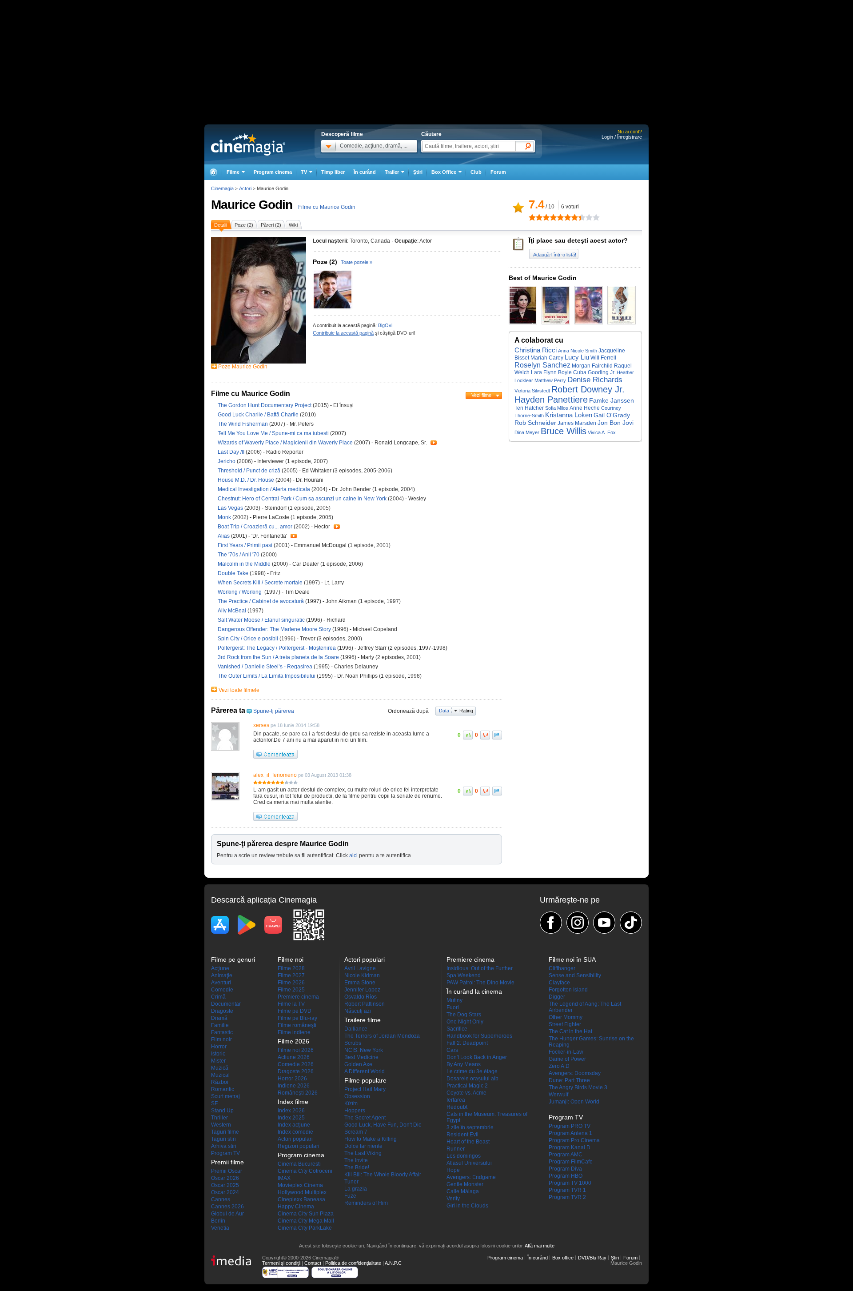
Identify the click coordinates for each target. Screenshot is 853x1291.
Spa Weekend (463, 975)
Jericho (227, 461)
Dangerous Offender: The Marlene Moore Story (275, 629)
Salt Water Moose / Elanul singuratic (261, 620)
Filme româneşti (297, 1025)
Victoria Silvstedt (532, 390)
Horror (219, 1046)
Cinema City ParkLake (305, 1228)
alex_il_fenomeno (275, 775)
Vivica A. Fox (602, 432)
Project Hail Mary (365, 1089)
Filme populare (365, 1080)
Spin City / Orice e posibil (248, 639)
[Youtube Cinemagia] (604, 922)
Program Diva (565, 1169)
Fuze (350, 1196)
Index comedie (295, 1132)
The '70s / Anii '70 (238, 555)
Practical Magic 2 (467, 1086)
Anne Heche (585, 408)
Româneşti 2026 (298, 1093)
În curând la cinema (474, 991)
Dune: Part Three (569, 1080)
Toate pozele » (356, 262)
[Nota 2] (536, 217)
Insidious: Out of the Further (479, 968)
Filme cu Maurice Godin (326, 207)
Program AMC (565, 1154)
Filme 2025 (291, 990)
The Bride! (356, 1167)
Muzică (219, 1068)
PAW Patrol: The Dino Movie (480, 982)
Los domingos (463, 1156)
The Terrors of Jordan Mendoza (382, 1036)
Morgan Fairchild (592, 365)
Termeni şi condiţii (281, 1263)
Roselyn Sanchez (542, 365)
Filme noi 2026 (296, 1050)
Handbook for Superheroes (479, 1036)
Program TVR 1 (567, 1190)
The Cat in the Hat (570, 1031)
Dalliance (355, 1029)
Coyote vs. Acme (466, 1093)
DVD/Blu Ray (592, 1257)
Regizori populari (298, 1146)
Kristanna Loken (568, 415)
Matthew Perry (550, 380)
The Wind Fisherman (243, 424)
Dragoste (222, 1011)
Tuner (351, 1182)
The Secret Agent (365, 1118)
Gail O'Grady (612, 415)
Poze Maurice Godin (242, 367)
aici (353, 855)
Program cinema (273, 172)
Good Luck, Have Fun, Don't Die (383, 1125)
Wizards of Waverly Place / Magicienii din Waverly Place (285, 443)
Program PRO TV (569, 1126)
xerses (261, 725)
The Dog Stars (463, 1014)
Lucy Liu (577, 357)
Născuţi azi (357, 1011)
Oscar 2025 (225, 1185)
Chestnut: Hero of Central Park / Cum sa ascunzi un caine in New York (302, 499)
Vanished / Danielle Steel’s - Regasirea (265, 666)
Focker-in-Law (566, 1052)
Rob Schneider (535, 422)
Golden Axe (358, 1064)
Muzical (220, 1075)
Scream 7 (355, 1132)
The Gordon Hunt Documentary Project (265, 405)
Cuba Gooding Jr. (594, 372)
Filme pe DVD (294, 1011)
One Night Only (464, 1022)
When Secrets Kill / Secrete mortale (260, 583)
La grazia (355, 1189)
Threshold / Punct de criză (249, 471)
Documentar (226, 1004)
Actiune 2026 (294, 1057)
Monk (225, 517)
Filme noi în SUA (572, 959)
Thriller (219, 1118)
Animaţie (221, 975)
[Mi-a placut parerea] (468, 735)
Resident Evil (462, 1134)
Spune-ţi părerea (273, 711)
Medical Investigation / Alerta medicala (264, 489)
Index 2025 (291, 1118)
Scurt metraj (225, 1096)
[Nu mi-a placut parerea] (485, 735)
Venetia (220, 1228)
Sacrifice (456, 1029)
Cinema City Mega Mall (306, 1221)
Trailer (433, 442)
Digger (557, 997)
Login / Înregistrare (622, 137)
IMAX (284, 1178)
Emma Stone (359, 982)
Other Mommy (565, 1017)
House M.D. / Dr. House (246, 480)
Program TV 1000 (570, 1183)
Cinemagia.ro (248, 144)
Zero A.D (559, 1066)
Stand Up (222, 1110)
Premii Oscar (226, 1171)
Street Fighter (565, 1024)
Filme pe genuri (233, 959)
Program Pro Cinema (574, 1140)
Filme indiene (294, 1032)
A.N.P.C (393, 1263)
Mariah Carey (546, 358)
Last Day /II (232, 452)
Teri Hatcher (529, 408)
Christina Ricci (535, 350)
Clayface (559, 982)
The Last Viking (363, 1153)
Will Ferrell (603, 358)
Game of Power (567, 1059)
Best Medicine (361, 1057)
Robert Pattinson (364, 1004)
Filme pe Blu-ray (297, 1018)
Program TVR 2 (567, 1197)
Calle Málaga (462, 1191)
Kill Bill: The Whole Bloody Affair (382, 1174)
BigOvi (385, 325)
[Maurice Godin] (258, 362)
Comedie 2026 (296, 1064)
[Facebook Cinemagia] (551, 922)
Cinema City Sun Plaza (306, 1214)
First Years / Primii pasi (245, 545)
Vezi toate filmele (239, 690)
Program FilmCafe (571, 1162)
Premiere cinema (298, 997)
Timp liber (333, 172)
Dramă (219, 1018)
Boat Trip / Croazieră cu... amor (255, 527)
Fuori (452, 1007)
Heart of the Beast (468, 1142)
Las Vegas (231, 508)
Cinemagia (222, 188)
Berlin (218, 1221)
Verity (453, 1198)
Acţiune (220, 968)
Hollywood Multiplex (302, 1192)
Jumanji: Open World (574, 1102)
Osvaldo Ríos (360, 997)
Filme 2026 (291, 982)
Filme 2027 (291, 975)
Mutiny (454, 1000)
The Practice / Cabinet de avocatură (261, 601)
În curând (365, 172)
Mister (218, 1061)
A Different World (364, 1071)
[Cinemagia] (213, 172)
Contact (312, 1263)
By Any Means (463, 1064)
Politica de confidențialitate (353, 1263)
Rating (466, 710)
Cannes (220, 1199)
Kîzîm (351, 1103)
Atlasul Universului (469, 1163)
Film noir (221, 1039)
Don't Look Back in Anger (476, 1057)
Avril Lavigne (360, 968)
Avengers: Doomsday (575, 1073)
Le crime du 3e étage (472, 1071)
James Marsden (577, 423)
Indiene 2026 (294, 1086)
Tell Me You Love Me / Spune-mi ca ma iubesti (273, 433)
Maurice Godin (251, 205)
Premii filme (227, 1162)
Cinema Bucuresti (299, 1164)
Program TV (225, 1153)
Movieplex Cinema (300, 1185)
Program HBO (565, 1176)
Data (444, 710)
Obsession (357, 1096)
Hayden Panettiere (551, 399)
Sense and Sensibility (575, 975)
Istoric (218, 1054)
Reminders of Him (366, 1203)
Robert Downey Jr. (588, 389)
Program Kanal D (569, 1147)
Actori (245, 188)
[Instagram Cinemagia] (577, 922)
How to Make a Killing (370, 1139)
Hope (453, 1170)
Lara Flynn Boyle (551, 372)
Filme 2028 (291, 968)
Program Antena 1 (570, 1133)
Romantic (222, 1089)
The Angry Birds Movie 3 (578, 1087)
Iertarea (455, 1100)
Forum (498, 172)
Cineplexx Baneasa (301, 1199)
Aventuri (221, 982)
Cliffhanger (562, 968)
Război (219, 1082)
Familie (220, 1025)
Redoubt (456, 1107)
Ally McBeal (232, 611)
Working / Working (241, 592)
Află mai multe (539, 1245)
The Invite (356, 1160)
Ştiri (418, 172)
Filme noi (290, 959)
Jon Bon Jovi (616, 422)
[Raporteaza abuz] (497, 735)
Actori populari (295, 1139)
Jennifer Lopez (362, 990)
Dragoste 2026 (296, 1071)
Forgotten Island (568, 990)
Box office (563, 1257)
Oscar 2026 (225, 1178)
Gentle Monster (464, 1184)
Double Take (234, 573)
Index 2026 (291, 1110)
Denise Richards (594, 380)
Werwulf (558, 1094)
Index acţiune (294, 1125)
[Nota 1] (532, 217)
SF (214, 1103)
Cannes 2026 (227, 1206)
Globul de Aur (227, 1214)
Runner (455, 1149)
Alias (224, 536)
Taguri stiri (223, 1139)
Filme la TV (291, 1004)
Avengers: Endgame (471, 1177)
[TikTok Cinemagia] (631, 922)
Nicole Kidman (362, 975)
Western (221, 1125)
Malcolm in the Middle (245, 564)
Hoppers (354, 1110)
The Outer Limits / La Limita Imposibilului (266, 676)
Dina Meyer (526, 432)
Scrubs (352, 1043)
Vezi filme (481, 395)
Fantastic (222, 1032)
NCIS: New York (363, 1050)
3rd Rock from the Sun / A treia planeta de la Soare (278, 657)
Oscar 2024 (225, 1192)
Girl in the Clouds (467, 1206)
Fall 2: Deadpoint (467, 1043)
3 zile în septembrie (470, 1127)
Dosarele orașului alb (472, 1078)
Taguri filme (225, 1132)
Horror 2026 (292, 1078)
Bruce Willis (563, 431)
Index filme (293, 1101)
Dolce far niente (363, 1146)
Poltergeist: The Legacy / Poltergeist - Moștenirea (277, 648)
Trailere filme (362, 1019)
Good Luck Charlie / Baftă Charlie (258, 415)
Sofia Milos (556, 408)
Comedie (222, 990)
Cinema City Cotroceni (305, 1171)
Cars (452, 1050)
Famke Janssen (611, 400)
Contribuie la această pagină (343, 333)
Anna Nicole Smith (577, 350)
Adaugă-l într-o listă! (554, 254)
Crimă (218, 997)
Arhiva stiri (223, 1146)
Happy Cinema (296, 1206)
